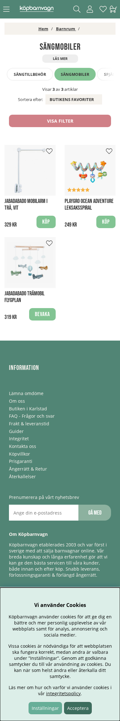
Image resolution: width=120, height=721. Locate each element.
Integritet (19, 439)
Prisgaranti (20, 461)
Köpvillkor (19, 454)
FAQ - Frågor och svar (32, 416)
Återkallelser (22, 476)
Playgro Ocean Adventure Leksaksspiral (89, 204)
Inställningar (45, 708)
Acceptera (78, 708)
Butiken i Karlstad (28, 409)
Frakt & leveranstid (29, 424)
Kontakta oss (22, 446)
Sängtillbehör (30, 74)
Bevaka (42, 314)
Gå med (94, 512)
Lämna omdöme (26, 393)
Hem (43, 29)
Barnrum (66, 29)
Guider (16, 431)
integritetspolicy (63, 693)
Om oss (17, 401)
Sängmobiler (75, 74)
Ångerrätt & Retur (28, 469)
